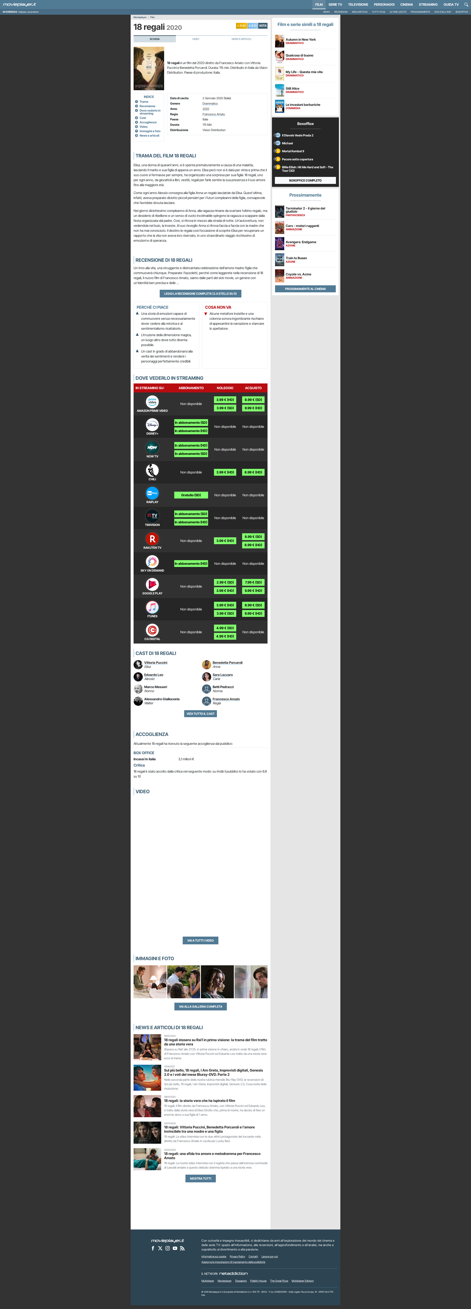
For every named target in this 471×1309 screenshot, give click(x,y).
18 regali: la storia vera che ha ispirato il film (199, 1100)
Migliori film (359, 11)
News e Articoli (241, 39)
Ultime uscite (398, 11)
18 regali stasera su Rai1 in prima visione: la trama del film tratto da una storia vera (215, 1042)
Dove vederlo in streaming (150, 112)
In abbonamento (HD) (191, 431)
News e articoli (149, 135)
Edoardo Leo (153, 675)
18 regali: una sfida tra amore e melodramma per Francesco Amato (212, 1155)
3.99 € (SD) (225, 408)
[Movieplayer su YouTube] (175, 1248)
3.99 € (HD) (225, 400)
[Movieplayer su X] (160, 1248)
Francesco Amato (214, 114)
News (326, 11)
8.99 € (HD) (253, 472)
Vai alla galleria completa (200, 1006)
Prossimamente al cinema (305, 289)
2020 (206, 109)
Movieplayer (140, 17)
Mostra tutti (200, 1178)
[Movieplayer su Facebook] (153, 1248)
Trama (144, 101)
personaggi (384, 4)
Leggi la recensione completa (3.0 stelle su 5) (200, 293)
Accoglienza (148, 122)
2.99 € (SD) (225, 582)
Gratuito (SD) (191, 495)
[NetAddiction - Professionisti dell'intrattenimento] (233, 1273)
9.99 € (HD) (253, 408)
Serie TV (335, 4)
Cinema (406, 4)
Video (195, 39)
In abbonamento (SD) (191, 422)
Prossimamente (420, 11)
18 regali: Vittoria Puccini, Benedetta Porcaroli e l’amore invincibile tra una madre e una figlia (209, 1129)
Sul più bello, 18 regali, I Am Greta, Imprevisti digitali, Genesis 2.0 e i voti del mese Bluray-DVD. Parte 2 (213, 1072)
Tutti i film (378, 11)
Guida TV (451, 4)
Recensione (147, 106)
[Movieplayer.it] (19, 4)
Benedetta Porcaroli (227, 663)
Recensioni (341, 11)
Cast (143, 118)
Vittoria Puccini (155, 663)
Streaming (428, 4)
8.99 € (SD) (253, 400)
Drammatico (210, 103)
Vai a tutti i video (200, 940)
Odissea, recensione (28, 11)
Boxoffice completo (305, 180)
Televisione (358, 4)
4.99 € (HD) (225, 636)
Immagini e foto (150, 131)
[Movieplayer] (167, 1240)
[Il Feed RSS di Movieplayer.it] (182, 1248)
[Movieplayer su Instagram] (167, 1248)
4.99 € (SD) (225, 628)
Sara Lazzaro (223, 675)
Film (319, 4)
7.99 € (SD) (253, 582)
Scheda (155, 39)
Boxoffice (462, 11)
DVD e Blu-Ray (443, 11)
